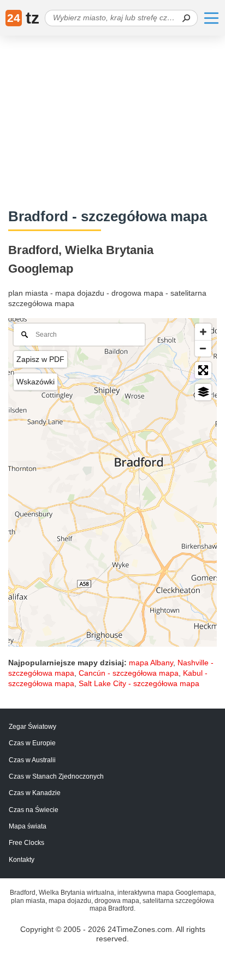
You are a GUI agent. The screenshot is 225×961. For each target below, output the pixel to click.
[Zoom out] (203, 348)
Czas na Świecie (33, 810)
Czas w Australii (32, 760)
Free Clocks (26, 843)
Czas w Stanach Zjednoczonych (56, 776)
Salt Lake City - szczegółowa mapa (139, 683)
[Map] (112, 482)
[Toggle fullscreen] (203, 370)
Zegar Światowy (32, 726)
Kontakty (21, 860)
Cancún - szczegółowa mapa (129, 673)
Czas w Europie (32, 743)
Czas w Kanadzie (35, 793)
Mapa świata (27, 826)
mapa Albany (151, 662)
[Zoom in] (203, 332)
